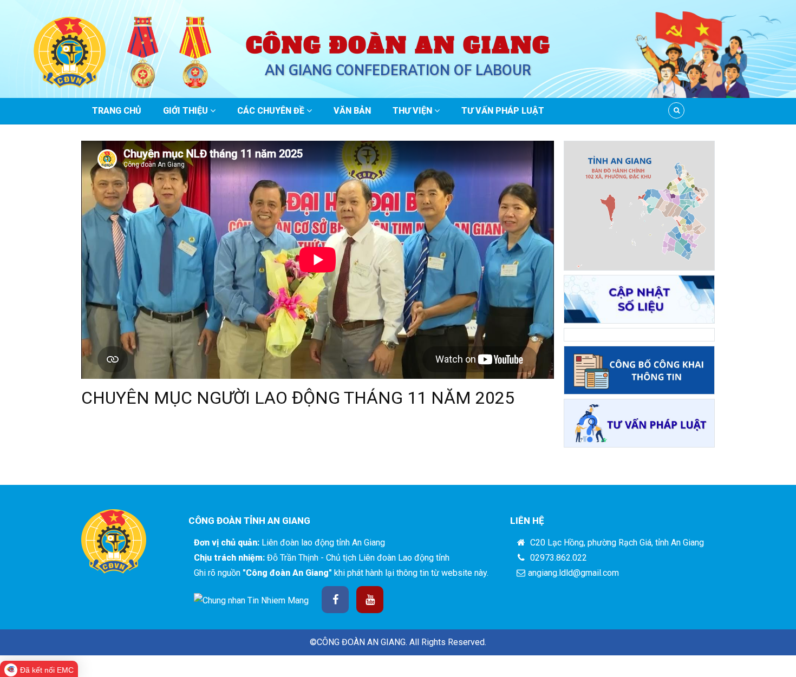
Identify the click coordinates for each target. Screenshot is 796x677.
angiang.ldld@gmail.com (573, 573)
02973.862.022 (557, 558)
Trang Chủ (116, 111)
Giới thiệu (186, 111)
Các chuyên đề (271, 111)
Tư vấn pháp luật (502, 111)
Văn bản (352, 111)
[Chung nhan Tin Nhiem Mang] (251, 600)
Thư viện (413, 111)
